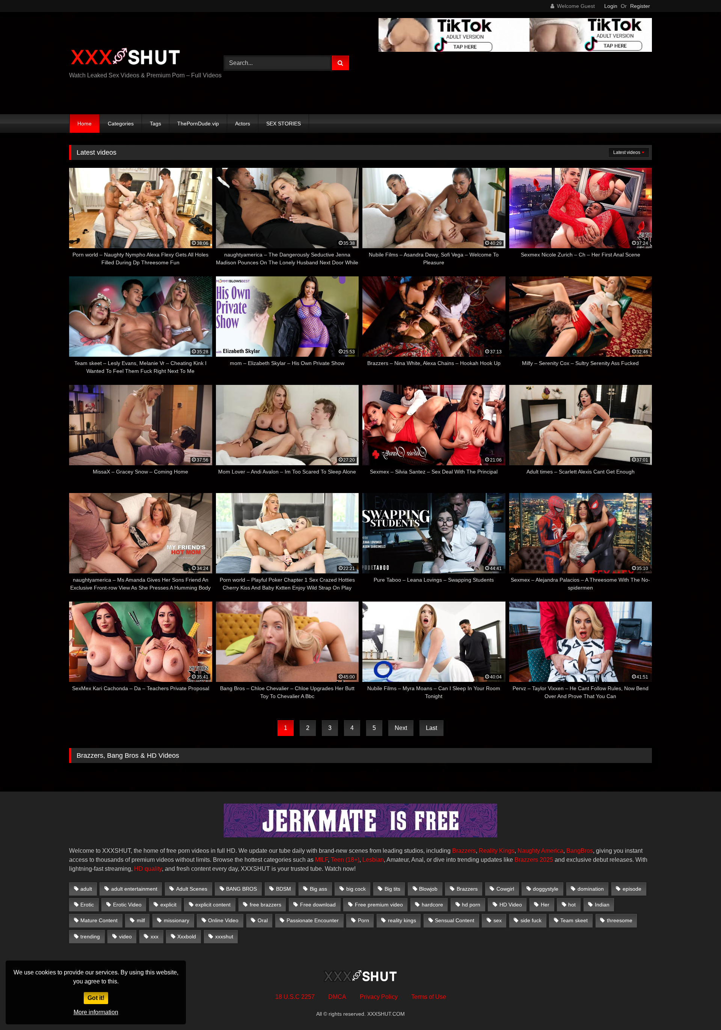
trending (90, 936)
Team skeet (574, 920)
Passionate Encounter (313, 920)
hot (572, 905)
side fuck (531, 920)
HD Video (510, 905)
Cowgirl (505, 889)
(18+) (352, 860)
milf (141, 920)
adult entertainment (134, 889)
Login (610, 6)
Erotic (87, 905)
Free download (318, 905)
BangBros (579, 851)
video (125, 936)
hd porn (471, 905)
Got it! (95, 998)
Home (84, 124)
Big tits (392, 889)
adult (86, 889)
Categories (121, 124)
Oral (263, 920)
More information (96, 1012)
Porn (363, 920)
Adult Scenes (191, 889)
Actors (242, 124)
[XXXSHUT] (125, 57)
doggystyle (545, 889)
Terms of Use (428, 997)
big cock (356, 889)
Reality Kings (496, 851)
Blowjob (428, 889)
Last (431, 728)
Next (401, 728)
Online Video (223, 920)
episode (632, 889)
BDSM (283, 889)
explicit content (213, 905)
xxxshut (224, 936)
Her (545, 905)
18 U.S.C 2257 (295, 997)
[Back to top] (697, 1007)
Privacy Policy (379, 997)
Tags (155, 124)
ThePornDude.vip (198, 124)
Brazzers (464, 851)
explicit (168, 905)
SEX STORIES (283, 124)
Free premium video (379, 905)
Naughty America (540, 851)
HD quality (148, 869)
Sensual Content (454, 920)
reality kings (402, 920)
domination (591, 889)
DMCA (337, 997)
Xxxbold (186, 936)
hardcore (432, 905)
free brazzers (265, 905)
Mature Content (99, 920)
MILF (321, 860)
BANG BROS (241, 889)
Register (640, 6)
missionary (176, 920)
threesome (619, 920)
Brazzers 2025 (533, 860)
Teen (337, 860)
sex (497, 920)
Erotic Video (127, 905)
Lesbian (373, 860)
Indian (602, 905)
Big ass (318, 889)
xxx (154, 936)
